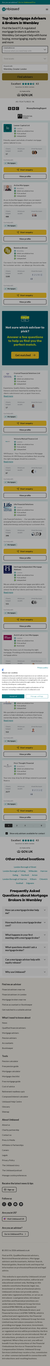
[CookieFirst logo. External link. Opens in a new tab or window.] (3, 670)
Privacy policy (42, 667)
